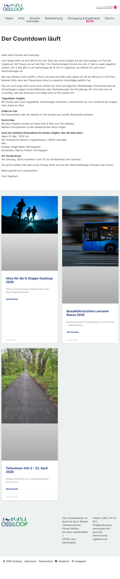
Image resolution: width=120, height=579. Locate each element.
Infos (21, 18)
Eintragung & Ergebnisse (84, 18)
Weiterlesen (12, 299)
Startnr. (110, 18)
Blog (90, 21)
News (9, 18)
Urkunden (32, 21)
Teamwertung (54, 18)
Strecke (35, 18)
